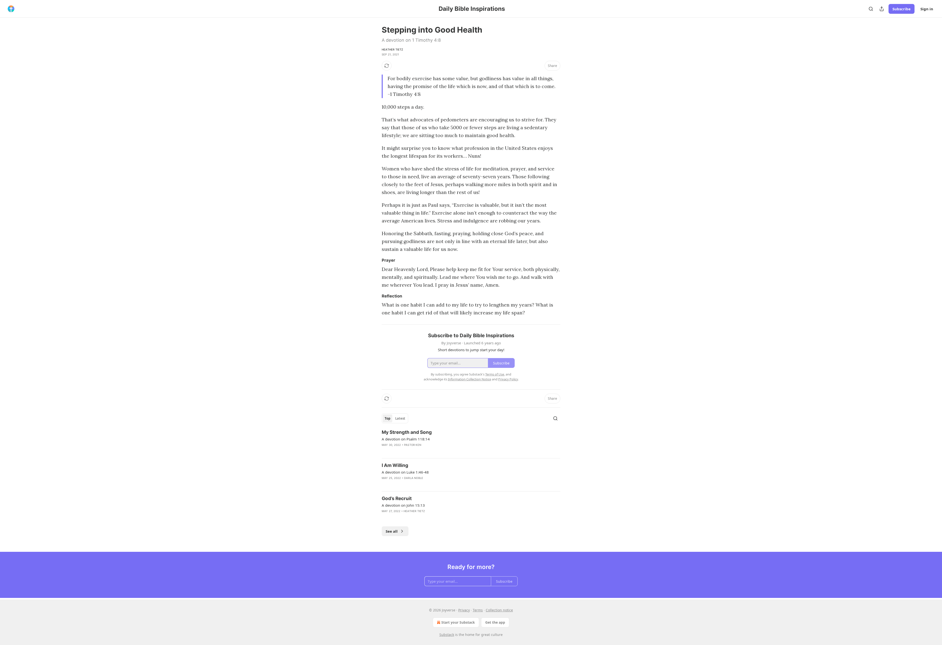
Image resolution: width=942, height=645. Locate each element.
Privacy (464, 610)
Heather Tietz (392, 49)
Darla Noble (413, 478)
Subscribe (901, 8)
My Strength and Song (407, 432)
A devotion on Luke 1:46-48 (405, 472)
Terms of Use (494, 374)
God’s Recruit (397, 498)
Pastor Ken (412, 445)
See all (392, 531)
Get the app (495, 622)
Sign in (926, 8)
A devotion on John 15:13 (403, 505)
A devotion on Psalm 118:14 (406, 439)
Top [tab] (387, 418)
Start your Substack (458, 622)
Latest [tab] (400, 418)
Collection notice (499, 610)
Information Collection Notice (469, 379)
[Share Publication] (882, 9)
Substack (446, 634)
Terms (478, 610)
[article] (471, 441)
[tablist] (395, 418)
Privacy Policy (508, 379)
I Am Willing (395, 465)
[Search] (871, 9)
